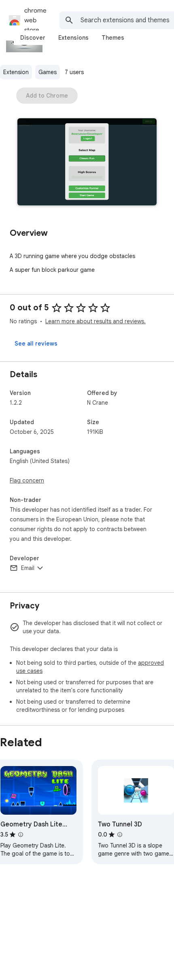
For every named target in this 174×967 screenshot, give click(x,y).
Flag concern (27, 480)
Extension (16, 72)
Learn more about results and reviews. (95, 321)
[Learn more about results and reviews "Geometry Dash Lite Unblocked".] (20, 834)
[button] (87, 162)
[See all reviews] (36, 343)
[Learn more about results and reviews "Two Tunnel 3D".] (119, 834)
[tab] (33, 37)
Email (27, 568)
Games (47, 72)
